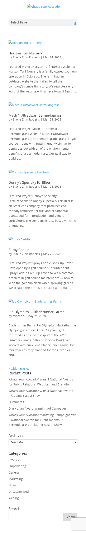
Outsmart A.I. (18, 402)
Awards (14, 460)
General (14, 472)
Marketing (16, 479)
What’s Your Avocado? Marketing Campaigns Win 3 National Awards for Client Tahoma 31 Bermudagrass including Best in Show (43, 420)
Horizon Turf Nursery (25, 53)
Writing (14, 498)
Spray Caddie (19, 249)
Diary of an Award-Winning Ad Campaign (37, 408)
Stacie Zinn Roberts (26, 57)
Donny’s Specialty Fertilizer (30, 182)
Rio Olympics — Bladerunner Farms (36, 312)
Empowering (17, 466)
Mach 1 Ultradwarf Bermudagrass (35, 115)
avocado (18, 316)
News (12, 485)
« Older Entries (19, 369)
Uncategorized (19, 492)
